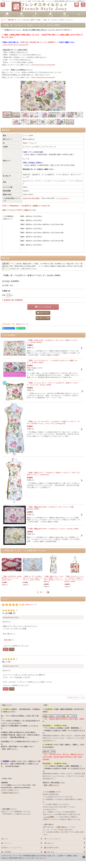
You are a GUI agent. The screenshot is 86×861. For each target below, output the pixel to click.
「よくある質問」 (49, 817)
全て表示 (75, 697)
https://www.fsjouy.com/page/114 (15, 45)
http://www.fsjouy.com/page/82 (43, 65)
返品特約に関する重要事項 (13, 300)
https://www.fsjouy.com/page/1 (43, 77)
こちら (44, 858)
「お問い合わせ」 (61, 827)
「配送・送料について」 (9, 749)
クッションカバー (62, 198)
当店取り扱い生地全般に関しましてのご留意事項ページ (39, 42)
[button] (3, 5)
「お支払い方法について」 (10, 793)
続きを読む (8, 640)
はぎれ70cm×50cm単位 (31, 198)
